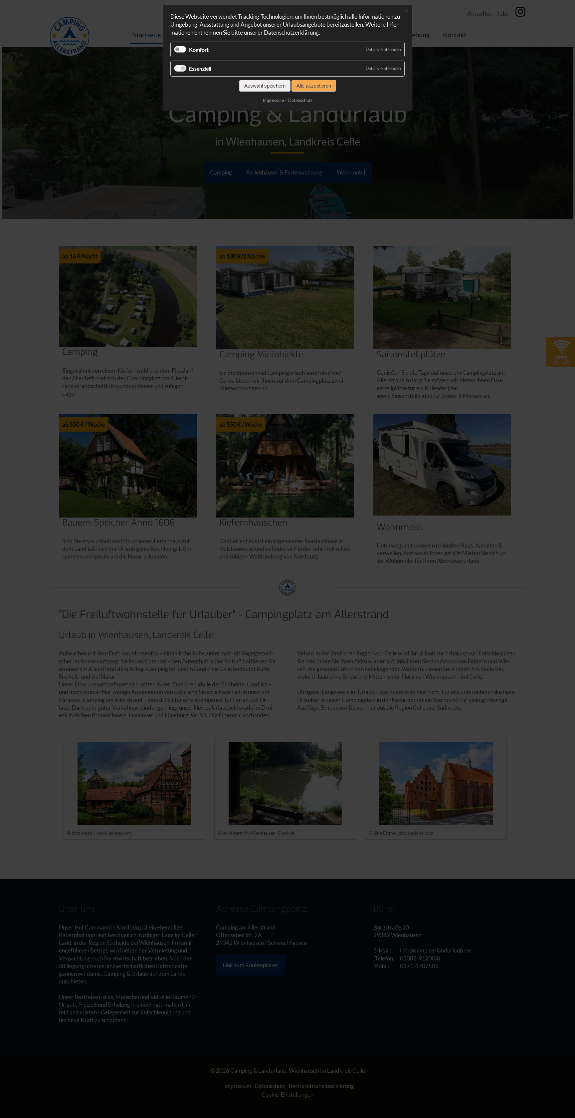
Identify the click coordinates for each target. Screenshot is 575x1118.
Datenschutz (300, 100)
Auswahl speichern (265, 86)
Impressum (273, 100)
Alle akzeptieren (313, 86)
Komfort (199, 49)
